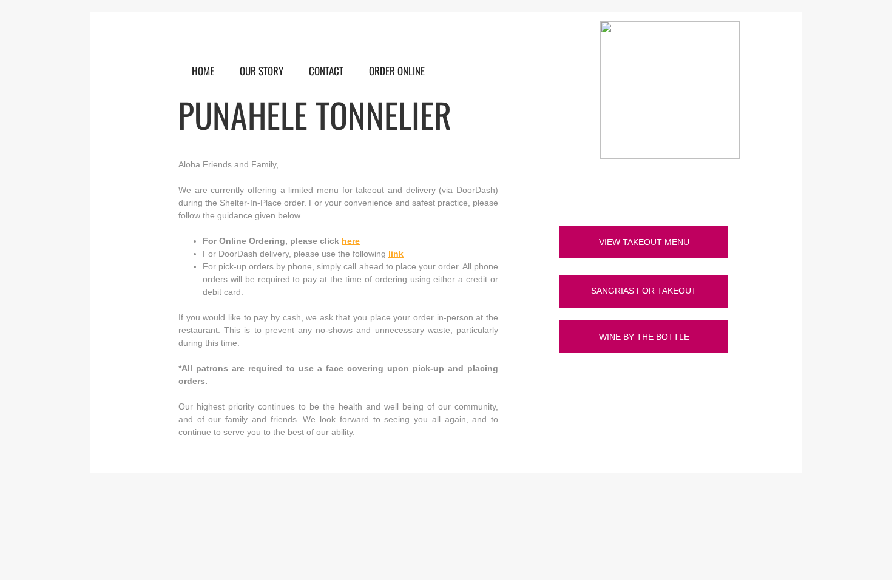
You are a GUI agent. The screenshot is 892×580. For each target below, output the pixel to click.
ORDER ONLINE (397, 70)
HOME (203, 70)
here (351, 241)
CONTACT (326, 70)
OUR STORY (261, 70)
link (396, 253)
